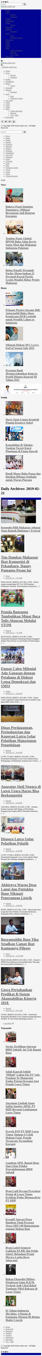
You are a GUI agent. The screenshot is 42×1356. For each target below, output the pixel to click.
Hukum (8, 29)
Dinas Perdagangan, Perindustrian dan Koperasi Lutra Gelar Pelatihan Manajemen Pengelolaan (18, 736)
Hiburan (13, 53)
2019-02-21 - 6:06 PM (14, 694)
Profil (8, 42)
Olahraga (9, 157)
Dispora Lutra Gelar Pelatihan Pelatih (17, 841)
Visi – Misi (14, 55)
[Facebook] (1, 2)
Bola (12, 36)
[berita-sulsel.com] (8, 6)
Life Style (9, 40)
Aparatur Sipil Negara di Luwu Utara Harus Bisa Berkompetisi (21, 790)
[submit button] (24, 4)
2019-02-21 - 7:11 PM (14, 633)
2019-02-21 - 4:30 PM (14, 851)
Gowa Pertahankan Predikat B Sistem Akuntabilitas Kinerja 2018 (18, 996)
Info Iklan (9, 1340)
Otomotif (9, 27)
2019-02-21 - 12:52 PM (14, 956)
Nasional (13, 17)
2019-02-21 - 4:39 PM (14, 803)
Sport (8, 34)
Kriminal (13, 32)
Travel (12, 25)
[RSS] (8, 2)
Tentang (9, 1335)
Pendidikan (10, 21)
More (8, 48)
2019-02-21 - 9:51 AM (14, 1011)
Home (8, 10)
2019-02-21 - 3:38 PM (14, 906)
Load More (7, 1023)
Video (8, 46)
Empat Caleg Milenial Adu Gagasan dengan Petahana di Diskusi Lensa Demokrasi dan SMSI (18, 677)
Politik (8, 19)
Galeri (8, 172)
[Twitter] (3, 2)
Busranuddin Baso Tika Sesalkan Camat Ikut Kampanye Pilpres (20, 943)
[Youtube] (6, 2)
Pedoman (9, 1331)
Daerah (13, 15)
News (8, 13)
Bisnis (8, 23)
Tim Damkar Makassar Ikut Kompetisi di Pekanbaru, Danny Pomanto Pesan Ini (19, 563)
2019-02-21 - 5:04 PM (14, 753)
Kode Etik (9, 1329)
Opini (8, 44)
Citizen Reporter (16, 50)
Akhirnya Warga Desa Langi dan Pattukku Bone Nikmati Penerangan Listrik (18, 891)
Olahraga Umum (16, 38)
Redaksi (9, 1333)
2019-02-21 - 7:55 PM (14, 578)
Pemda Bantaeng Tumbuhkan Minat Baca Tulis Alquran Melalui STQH (20, 618)
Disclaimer (10, 57)
